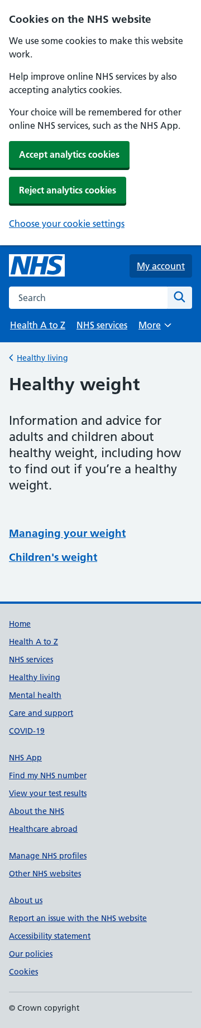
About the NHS (36, 811)
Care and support (41, 713)
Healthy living (42, 358)
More (154, 328)
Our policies (30, 954)
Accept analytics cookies (69, 154)
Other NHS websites (45, 874)
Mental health (35, 695)
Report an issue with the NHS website (78, 918)
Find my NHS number (48, 775)
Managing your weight (67, 533)
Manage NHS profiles (48, 856)
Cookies (23, 972)
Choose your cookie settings (67, 223)
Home (20, 624)
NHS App (25, 758)
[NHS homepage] (37, 266)
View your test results (48, 793)
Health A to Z (37, 325)
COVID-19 (27, 731)
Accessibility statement (49, 936)
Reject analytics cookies (67, 190)
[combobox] (88, 298)
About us (25, 900)
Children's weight (53, 557)
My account (161, 265)
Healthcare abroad (43, 829)
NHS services (101, 325)
